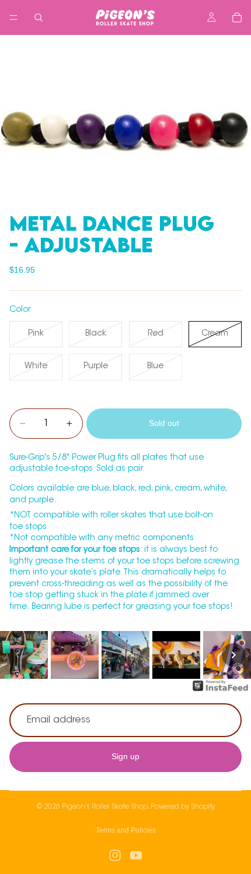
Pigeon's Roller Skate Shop (105, 806)
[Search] (38, 17)
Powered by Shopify (183, 806)
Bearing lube (57, 607)
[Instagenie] (220, 692)
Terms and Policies (126, 830)
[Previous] (17, 655)
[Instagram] (115, 855)
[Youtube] (136, 855)
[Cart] (237, 17)
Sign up (125, 757)
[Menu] (13, 17)
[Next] (233, 655)
